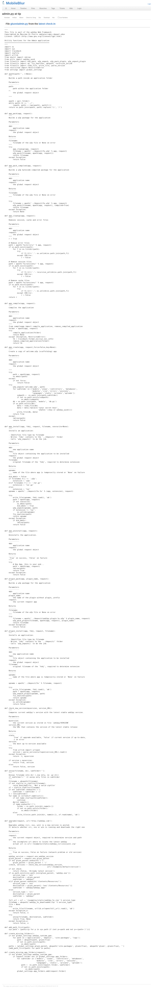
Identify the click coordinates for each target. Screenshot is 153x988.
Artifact (14, 17)
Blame (21, 17)
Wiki (71, 8)
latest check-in (47, 23)
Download (47, 17)
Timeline (23, 8)
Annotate (7, 17)
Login (149, 4)
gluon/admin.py (19, 23)
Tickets (62, 8)
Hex (53, 17)
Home (13, 8)
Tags (53, 8)
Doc (40, 17)
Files (33, 8)
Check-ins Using (31, 17)
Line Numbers (63, 17)
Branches (43, 8)
